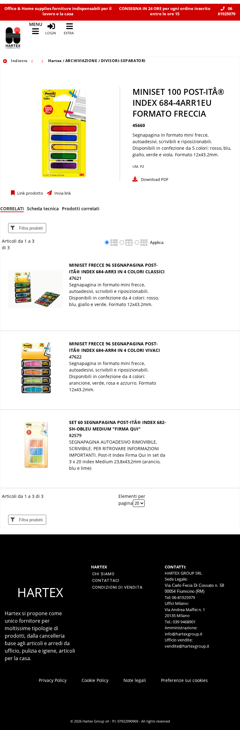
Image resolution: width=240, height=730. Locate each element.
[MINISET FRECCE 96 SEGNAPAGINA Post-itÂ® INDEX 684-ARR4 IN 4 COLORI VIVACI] (35, 367)
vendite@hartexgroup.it (187, 646)
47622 (75, 357)
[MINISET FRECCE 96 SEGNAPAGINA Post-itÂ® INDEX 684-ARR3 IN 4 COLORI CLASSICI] (35, 289)
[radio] (107, 242)
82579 (75, 435)
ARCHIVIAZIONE (81, 60)
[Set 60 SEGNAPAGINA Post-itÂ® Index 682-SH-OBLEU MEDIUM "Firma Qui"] (35, 446)
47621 (75, 278)
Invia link (62, 193)
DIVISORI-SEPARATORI (123, 60)
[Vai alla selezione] (33, 60)
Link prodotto (29, 193)
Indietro (18, 60)
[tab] (12, 210)
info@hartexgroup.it (183, 634)
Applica (156, 242)
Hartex (55, 60)
